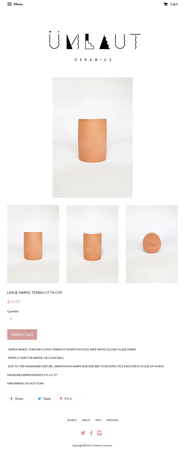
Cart (174, 4)
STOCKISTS (112, 420)
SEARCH (72, 420)
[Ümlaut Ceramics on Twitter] (83, 434)
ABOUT (86, 420)
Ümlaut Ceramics (102, 445)
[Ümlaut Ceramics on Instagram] (99, 434)
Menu (18, 4)
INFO (98, 420)
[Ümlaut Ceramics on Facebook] (91, 434)
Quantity (13, 311)
